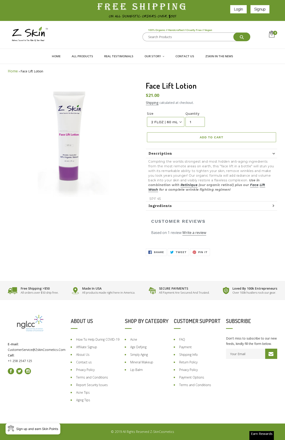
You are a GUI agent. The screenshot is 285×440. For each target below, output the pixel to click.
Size (150, 113)
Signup (260, 9)
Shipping (152, 102)
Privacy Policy (85, 370)
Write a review (194, 232)
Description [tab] (160, 153)
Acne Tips (83, 392)
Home (13, 71)
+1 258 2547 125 (20, 361)
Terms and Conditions (92, 377)
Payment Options (191, 377)
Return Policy (188, 362)
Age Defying (138, 347)
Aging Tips (83, 400)
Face (254, 185)
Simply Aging (139, 354)
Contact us (84, 362)
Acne (133, 339)
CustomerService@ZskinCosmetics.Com (36, 350)
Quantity (192, 113)
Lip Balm (136, 370)
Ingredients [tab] (160, 206)
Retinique (189, 185)
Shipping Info (188, 354)
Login (238, 9)
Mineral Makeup (141, 362)
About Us (83, 354)
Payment (185, 347)
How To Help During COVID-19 (97, 339)
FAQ (182, 339)
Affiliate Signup (86, 347)
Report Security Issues (92, 385)
